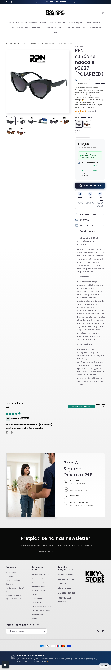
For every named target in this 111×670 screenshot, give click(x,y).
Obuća (34, 618)
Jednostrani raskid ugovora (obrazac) (14, 597)
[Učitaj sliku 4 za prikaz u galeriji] (43, 121)
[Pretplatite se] (73, 551)
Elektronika (36, 602)
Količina (78, 130)
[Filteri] (98, 406)
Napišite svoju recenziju (81, 406)
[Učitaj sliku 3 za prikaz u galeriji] (32, 121)
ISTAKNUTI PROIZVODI (40, 575)
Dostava (9, 584)
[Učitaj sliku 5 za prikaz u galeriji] (54, 121)
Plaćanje (9, 576)
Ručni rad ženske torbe (41, 606)
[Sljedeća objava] (74, 2)
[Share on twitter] (11, 432)
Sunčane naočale (39, 583)
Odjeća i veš (37, 598)
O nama (9, 592)
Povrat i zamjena (13, 580)
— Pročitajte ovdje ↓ (82, 113)
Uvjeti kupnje (11, 572)
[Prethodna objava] (36, 2)
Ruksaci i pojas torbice (41, 610)
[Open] (5, 664)
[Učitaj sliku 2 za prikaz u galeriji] (21, 121)
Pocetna (9, 44)
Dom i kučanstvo (39, 591)
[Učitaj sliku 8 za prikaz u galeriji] (21, 132)
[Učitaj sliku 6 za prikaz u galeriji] (64, 121)
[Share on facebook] (7, 432)
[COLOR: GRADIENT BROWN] (87, 124)
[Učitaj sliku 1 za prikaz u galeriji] (10, 121)
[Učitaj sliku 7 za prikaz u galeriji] (10, 132)
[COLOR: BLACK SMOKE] (79, 124)
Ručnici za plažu (38, 587)
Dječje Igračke (37, 614)
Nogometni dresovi (40, 579)
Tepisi (34, 595)
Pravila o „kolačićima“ (15, 588)
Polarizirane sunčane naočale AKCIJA (28, 44)
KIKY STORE (58, 650)
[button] (8, 12)
